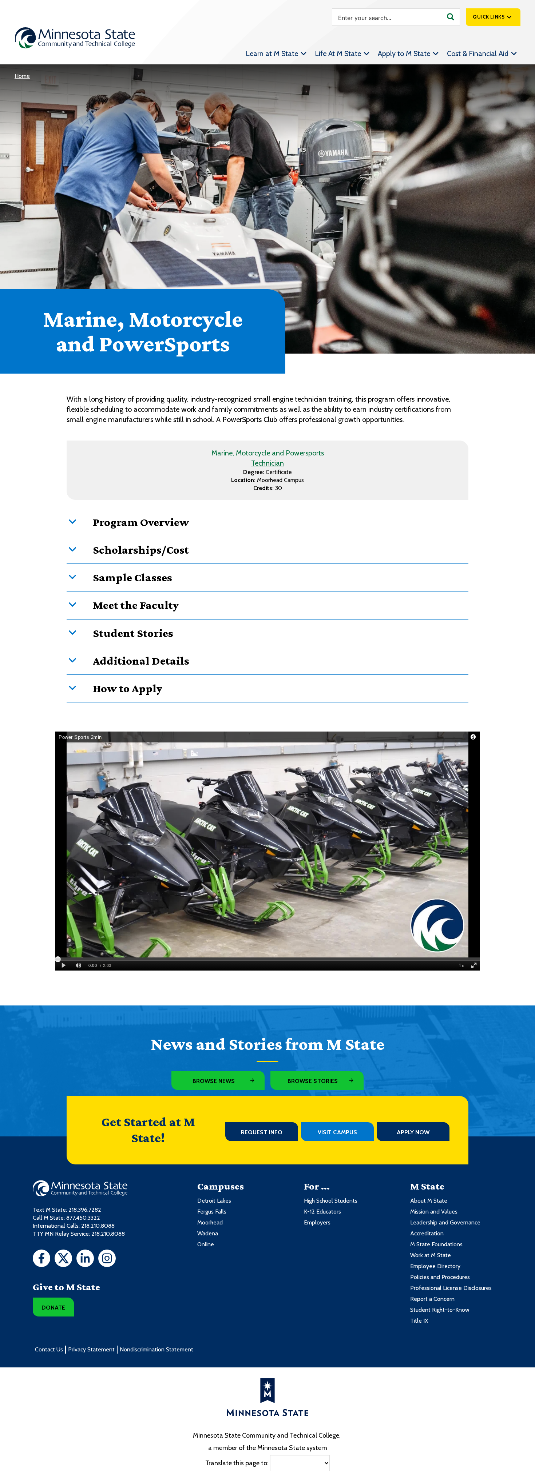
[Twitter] (63, 1259)
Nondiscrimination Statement (156, 1349)
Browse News (214, 1080)
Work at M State (430, 1255)
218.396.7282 (84, 1209)
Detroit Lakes (214, 1200)
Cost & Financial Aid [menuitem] (477, 53)
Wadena (207, 1233)
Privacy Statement (91, 1349)
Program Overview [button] (141, 522)
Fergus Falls (211, 1211)
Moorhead (210, 1222)
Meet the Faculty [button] (136, 604)
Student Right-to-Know (439, 1309)
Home (22, 75)
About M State (428, 1200)
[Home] (75, 38)
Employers (317, 1222)
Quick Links (488, 17)
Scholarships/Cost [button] (141, 549)
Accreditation (427, 1233)
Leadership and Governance (445, 1222)
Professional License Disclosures (451, 1287)
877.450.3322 (83, 1217)
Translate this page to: (237, 1463)
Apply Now (413, 1132)
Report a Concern (432, 1298)
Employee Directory (435, 1266)
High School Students (330, 1200)
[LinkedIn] (85, 1259)
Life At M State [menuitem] (338, 53)
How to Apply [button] (127, 688)
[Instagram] (107, 1259)
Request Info (261, 1132)
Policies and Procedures (440, 1277)
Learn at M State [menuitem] (272, 53)
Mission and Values (433, 1211)
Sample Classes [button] (132, 577)
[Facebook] (41, 1259)
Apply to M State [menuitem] (404, 53)
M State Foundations (436, 1244)
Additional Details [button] (141, 660)
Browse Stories (313, 1080)
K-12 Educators (322, 1211)
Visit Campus (337, 1132)
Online (205, 1244)
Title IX (419, 1320)
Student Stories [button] (133, 633)
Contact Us (49, 1349)
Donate (53, 1307)
